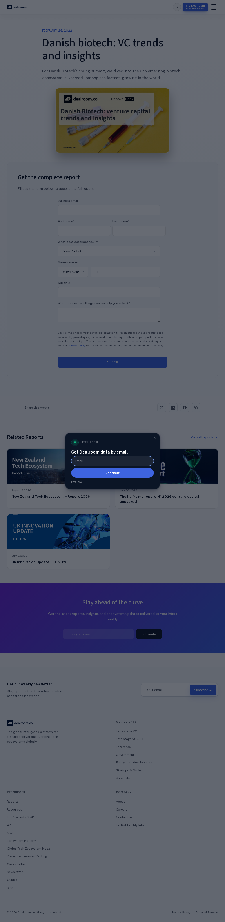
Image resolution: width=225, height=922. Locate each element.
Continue (112, 472)
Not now (76, 481)
